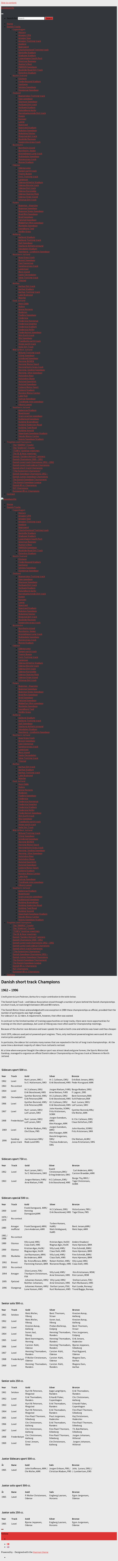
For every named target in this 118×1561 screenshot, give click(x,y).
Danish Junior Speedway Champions (30, 476)
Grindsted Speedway (28, 358)
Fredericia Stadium (27, 326)
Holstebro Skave (26, 378)
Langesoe (23, 179)
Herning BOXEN (26, 361)
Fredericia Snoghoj (27, 323)
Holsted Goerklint (27, 381)
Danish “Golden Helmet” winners (29, 456)
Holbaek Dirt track (27, 104)
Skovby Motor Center (28, 436)
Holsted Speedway (27, 384)
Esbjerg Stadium (26, 390)
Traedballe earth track (29, 341)
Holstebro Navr (26, 375)
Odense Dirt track (27, 188)
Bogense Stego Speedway (30, 211)
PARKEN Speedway (27, 66)
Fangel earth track (27, 170)
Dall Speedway (25, 242)
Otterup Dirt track (27, 199)
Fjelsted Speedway (27, 219)
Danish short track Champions (28, 467)
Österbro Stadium (27, 72)
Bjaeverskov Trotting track (31, 95)
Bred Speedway (25, 216)
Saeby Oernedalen (27, 274)
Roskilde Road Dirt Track (30, 69)
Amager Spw (24, 38)
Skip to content (9, 2)
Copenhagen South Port (30, 58)
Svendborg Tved (26, 228)
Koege (21, 116)
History (22, 32)
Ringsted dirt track (27, 136)
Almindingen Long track (30, 153)
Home (10, 23)
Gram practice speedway (30, 416)
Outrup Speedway (27, 398)
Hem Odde (23, 303)
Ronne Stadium (26, 162)
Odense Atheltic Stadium (30, 182)
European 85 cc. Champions (26, 491)
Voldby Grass (24, 231)
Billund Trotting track (29, 352)
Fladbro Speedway (27, 315)
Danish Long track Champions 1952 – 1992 (33, 462)
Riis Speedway (25, 338)
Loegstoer (23, 268)
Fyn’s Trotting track (28, 176)
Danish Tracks (14, 26)
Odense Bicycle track (28, 185)
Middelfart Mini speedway (30, 222)
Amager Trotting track (29, 41)
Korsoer (22, 118)
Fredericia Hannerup (28, 320)
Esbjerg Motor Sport (28, 387)
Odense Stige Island (28, 196)
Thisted (22, 280)
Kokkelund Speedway (28, 418)
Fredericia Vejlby (26, 329)
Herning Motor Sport (28, 364)
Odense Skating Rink (28, 193)
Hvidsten (22, 312)
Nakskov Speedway (27, 130)
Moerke (22, 297)
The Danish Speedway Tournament (30, 479)
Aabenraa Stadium (27, 410)
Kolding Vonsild (26, 430)
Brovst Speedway (26, 260)
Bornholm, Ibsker (27, 150)
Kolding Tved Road (27, 427)
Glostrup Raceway (27, 61)
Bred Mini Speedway (28, 214)
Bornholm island (26, 147)
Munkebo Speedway (28, 225)
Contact (11, 493)
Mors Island (24, 271)
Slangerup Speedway (28, 90)
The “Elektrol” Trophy (24, 447)
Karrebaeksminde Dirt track (32, 113)
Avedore (22, 43)
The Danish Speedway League (27, 482)
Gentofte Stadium (27, 52)
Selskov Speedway (27, 87)
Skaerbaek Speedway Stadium (32, 433)
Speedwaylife (7, 7)
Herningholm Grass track (30, 366)
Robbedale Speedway (28, 156)
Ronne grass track (27, 159)
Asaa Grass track (26, 257)
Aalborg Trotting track (29, 240)
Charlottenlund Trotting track (33, 49)
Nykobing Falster (26, 133)
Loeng (21, 121)
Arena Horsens (25, 309)
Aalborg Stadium (26, 237)
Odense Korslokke (27, 191)
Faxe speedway (25, 98)
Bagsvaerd (23, 46)
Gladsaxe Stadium (27, 55)
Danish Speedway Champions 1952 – (30, 473)
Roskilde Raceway (27, 139)
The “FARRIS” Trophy (23, 444)
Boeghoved (23, 413)
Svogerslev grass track (29, 141)
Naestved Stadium (27, 127)
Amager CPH (24, 35)
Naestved (23, 124)
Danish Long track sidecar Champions (31, 465)
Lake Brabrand (25, 294)
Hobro (21, 306)
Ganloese (23, 84)
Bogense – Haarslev (28, 205)
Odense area (24, 167)
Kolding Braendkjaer (28, 421)
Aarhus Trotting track (29, 291)
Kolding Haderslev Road (30, 424)
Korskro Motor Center (29, 392)
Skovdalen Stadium (27, 248)
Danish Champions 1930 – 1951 (28, 459)
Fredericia (23, 317)
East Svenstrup (25, 263)
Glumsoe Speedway (27, 101)
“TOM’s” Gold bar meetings (26, 450)
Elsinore (22, 78)
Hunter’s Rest (25, 64)
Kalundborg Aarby (27, 110)
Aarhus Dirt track (26, 286)
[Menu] (2, 13)
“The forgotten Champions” (27, 470)
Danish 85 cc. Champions (25, 485)
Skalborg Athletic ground (30, 245)
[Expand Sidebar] (2, 1529)
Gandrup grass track (28, 266)
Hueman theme (40, 1552)
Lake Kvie (23, 395)
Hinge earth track (27, 343)
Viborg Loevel (25, 404)
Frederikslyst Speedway (29, 332)
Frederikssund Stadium (29, 81)
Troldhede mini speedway (30, 401)
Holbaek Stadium (26, 107)
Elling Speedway (26, 355)
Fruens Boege (25, 173)
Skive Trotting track (28, 277)
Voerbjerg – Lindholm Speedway (34, 251)
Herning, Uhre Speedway (30, 372)
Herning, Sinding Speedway (31, 369)
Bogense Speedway (27, 208)
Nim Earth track (26, 335)
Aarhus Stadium (26, 289)
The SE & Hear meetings (24, 453)
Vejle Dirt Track (25, 346)
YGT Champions (20, 488)
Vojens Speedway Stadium (31, 439)
